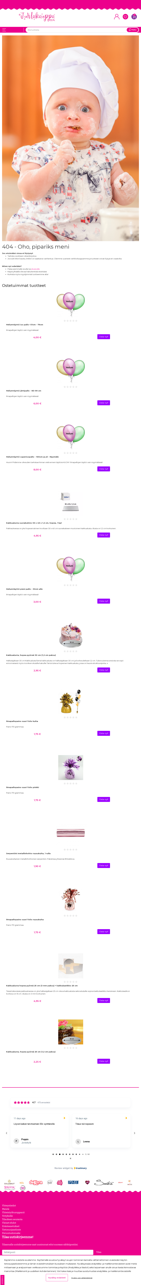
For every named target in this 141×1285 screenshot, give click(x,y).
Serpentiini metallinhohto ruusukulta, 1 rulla (28, 853)
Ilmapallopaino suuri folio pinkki (22, 787)
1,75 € (37, 734)
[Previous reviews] (6, 1133)
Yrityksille (7, 1215)
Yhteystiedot (9, 1205)
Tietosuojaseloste (11, 1229)
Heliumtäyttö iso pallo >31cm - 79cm (24, 324)
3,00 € (37, 601)
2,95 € (37, 670)
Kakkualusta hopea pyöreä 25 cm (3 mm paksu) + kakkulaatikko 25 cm (42, 986)
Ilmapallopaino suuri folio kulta (22, 721)
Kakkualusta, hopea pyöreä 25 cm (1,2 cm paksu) (30, 1052)
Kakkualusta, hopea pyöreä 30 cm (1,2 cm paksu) (31, 655)
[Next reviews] (134, 1133)
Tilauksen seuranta (12, 1219)
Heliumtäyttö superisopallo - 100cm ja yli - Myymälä (32, 457)
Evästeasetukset (10, 1226)
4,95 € (37, 535)
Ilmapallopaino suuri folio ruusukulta (25, 919)
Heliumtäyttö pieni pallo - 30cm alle (24, 589)
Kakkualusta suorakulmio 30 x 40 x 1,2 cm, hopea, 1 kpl (34, 523)
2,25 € (37, 1061)
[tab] (53, 1154)
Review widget (62, 1168)
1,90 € (37, 866)
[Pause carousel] (70, 1158)
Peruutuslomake (11, 1233)
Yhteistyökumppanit (13, 1212)
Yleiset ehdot (9, 1222)
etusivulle (35, 269)
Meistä (5, 1209)
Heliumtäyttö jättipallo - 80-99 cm (23, 391)
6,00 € (37, 403)
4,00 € (37, 337)
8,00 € (37, 469)
